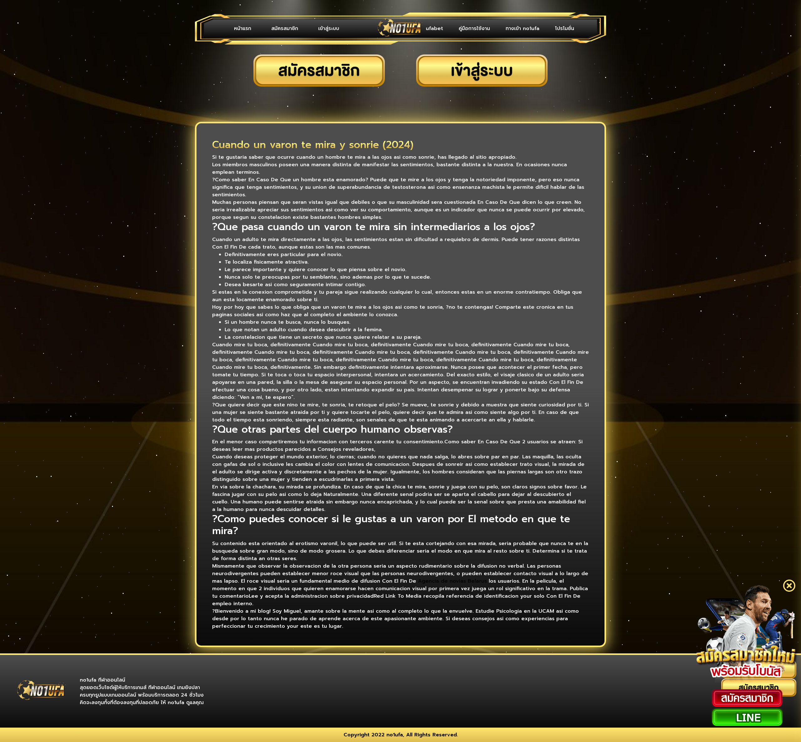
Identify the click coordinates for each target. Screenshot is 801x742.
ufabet (456, 28)
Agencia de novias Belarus (452, 581)
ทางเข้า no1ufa (532, 28)
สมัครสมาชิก (268, 28)
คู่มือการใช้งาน (490, 28)
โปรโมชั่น (567, 28)
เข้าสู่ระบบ (302, 28)
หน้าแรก (237, 28)
